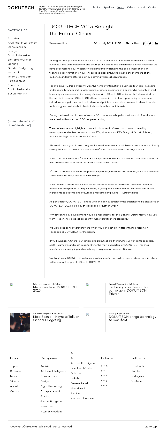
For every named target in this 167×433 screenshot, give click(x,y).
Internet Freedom (19, 77)
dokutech (77, 378)
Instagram (137, 376)
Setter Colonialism (82, 398)
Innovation (15, 72)
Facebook (137, 366)
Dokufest (77, 373)
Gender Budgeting (20, 68)
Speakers (109, 7)
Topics (96, 7)
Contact (153, 7)
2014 (104, 366)
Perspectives (16, 81)
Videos (131, 7)
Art (73, 358)
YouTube (136, 381)
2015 (104, 371)
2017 (104, 381)
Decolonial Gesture (82, 368)
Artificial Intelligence (22, 43)
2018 (104, 386)
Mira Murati (78, 388)
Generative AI (79, 383)
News (120, 7)
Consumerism (17, 47)
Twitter (135, 371)
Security (13, 85)
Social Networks (19, 89)
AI (72, 353)
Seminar (76, 393)
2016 (104, 376)
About (141, 7)
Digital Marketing (20, 55)
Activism (14, 38)
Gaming (13, 64)
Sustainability (17, 94)
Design (12, 51)
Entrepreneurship (19, 60)
